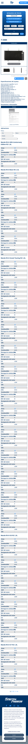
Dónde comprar (19, 78)
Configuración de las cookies (14, 731)
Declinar (14, 738)
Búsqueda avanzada (14, 21)
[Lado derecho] (21, 70)
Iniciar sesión (23, 2)
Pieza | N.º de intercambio (14, 18)
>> (17, 691)
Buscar (21, 33)
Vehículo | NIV (14, 15)
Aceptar (14, 735)
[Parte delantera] (6, 70)
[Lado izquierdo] (14, 70)
